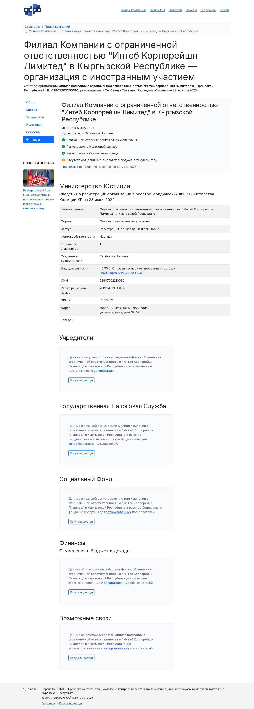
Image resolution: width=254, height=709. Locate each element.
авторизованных (81, 443)
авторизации (104, 370)
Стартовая (33, 26)
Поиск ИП (157, 10)
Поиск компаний (133, 10)
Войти (224, 10)
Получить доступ (81, 380)
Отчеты (191, 10)
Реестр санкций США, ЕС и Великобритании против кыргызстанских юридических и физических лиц (38, 199)
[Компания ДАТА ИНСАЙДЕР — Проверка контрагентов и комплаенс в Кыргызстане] (29, 688)
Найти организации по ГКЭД (121, 273)
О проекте (208, 10)
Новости (175, 10)
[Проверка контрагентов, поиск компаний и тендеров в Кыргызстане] (32, 10)
